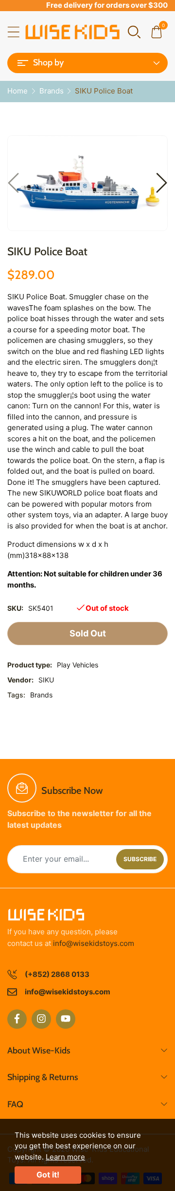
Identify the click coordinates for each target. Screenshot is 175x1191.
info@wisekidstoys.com (93, 943)
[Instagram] (41, 1019)
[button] (134, 31)
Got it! (47, 1174)
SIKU (46, 680)
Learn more (65, 1156)
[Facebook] (17, 1019)
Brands (41, 695)
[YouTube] (65, 1019)
